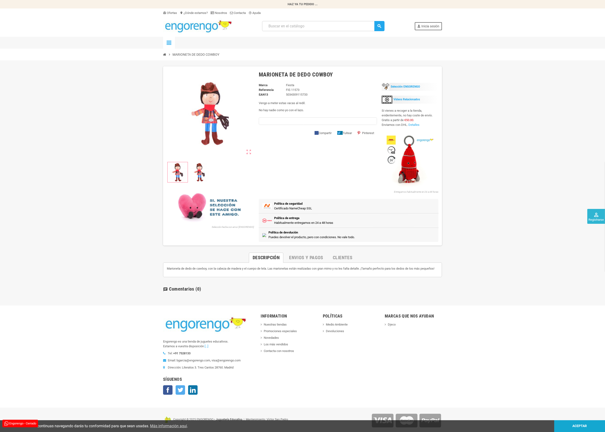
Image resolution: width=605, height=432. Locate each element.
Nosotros (220, 13)
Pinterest (368, 133)
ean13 (263, 94)
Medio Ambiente (337, 324)
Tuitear (347, 133)
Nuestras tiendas (275, 324)
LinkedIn (193, 390)
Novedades (271, 337)
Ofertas (170, 13)
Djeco (392, 324)
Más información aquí (168, 426)
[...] (206, 346)
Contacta (239, 13)
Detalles (413, 125)
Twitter (180, 390)
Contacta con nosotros (279, 351)
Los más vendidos (276, 344)
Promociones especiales (280, 331)
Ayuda (255, 13)
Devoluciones (335, 331)
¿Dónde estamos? (194, 13)
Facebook (168, 390)
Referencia (266, 90)
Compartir (325, 133)
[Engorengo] (197, 26)
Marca (263, 85)
